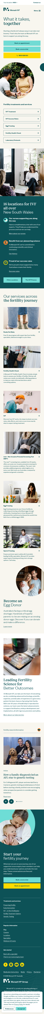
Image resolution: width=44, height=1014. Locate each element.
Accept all (21, 1009)
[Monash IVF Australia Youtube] (17, 965)
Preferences (9, 1009)
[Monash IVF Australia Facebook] (5, 965)
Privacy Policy (18, 1004)
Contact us (37, 2)
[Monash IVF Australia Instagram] (11, 965)
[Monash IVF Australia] (11, 9)
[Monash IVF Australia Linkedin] (22, 965)
